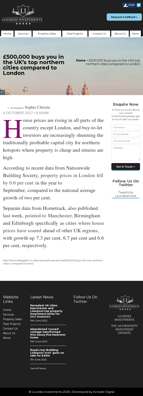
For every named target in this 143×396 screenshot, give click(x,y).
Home (7, 33)
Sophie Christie (37, 107)
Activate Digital (103, 392)
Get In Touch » (125, 166)
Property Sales (47, 33)
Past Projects (75, 33)
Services (23, 33)
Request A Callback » (124, 17)
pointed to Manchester (48, 215)
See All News (38, 368)
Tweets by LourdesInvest (125, 194)
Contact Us (99, 33)
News (135, 33)
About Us (120, 33)
